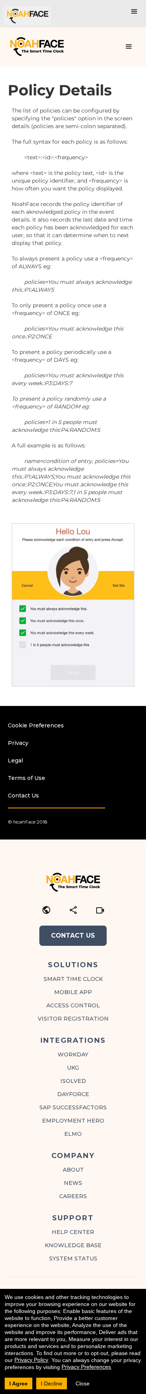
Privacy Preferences (86, 1367)
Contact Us (23, 795)
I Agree (18, 1383)
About (73, 1169)
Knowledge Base (73, 1245)
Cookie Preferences (36, 725)
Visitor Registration (73, 1018)
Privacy (18, 742)
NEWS (73, 1183)
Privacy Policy (31, 1360)
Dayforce (73, 1094)
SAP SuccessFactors (73, 1107)
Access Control (73, 1005)
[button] (134, 11)
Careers (73, 1196)
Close (83, 1383)
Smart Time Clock (73, 979)
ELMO (73, 1134)
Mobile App (73, 992)
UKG (73, 1067)
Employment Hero (73, 1120)
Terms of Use (26, 777)
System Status (73, 1258)
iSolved (73, 1081)
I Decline (51, 1383)
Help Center (73, 1232)
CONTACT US (73, 935)
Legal (15, 760)
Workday (73, 1054)
